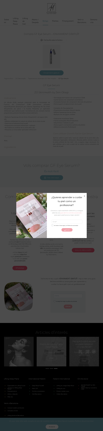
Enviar (68, 230)
